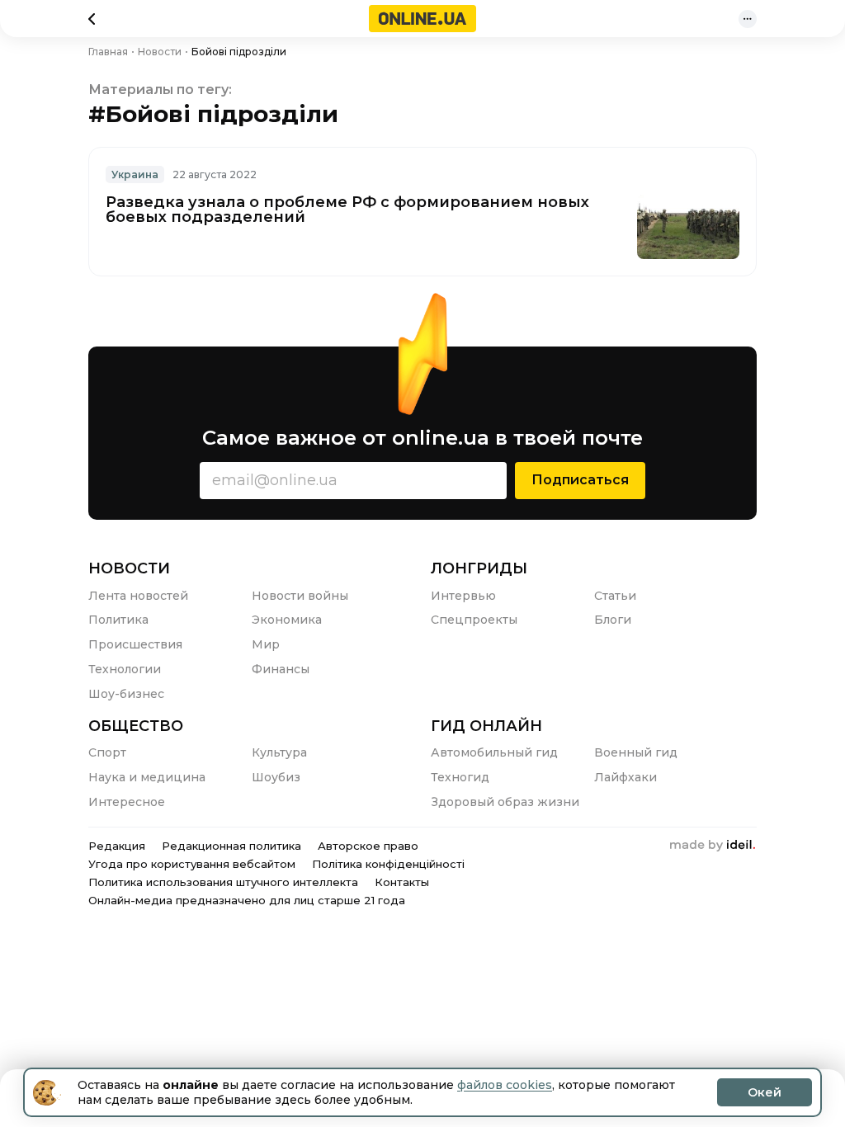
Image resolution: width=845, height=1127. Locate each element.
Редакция (116, 845)
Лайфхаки (625, 777)
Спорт (107, 752)
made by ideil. (712, 845)
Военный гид (635, 752)
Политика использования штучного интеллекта (223, 882)
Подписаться (580, 480)
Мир (266, 644)
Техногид (460, 777)
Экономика (287, 619)
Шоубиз (276, 777)
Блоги (612, 619)
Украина (134, 174)
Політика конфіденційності (388, 863)
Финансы (280, 669)
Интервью (463, 595)
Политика (118, 619)
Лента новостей (138, 595)
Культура (279, 752)
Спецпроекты (474, 619)
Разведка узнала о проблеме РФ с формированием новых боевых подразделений (347, 209)
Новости (129, 568)
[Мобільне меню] (748, 19)
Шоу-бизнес (126, 693)
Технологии (124, 669)
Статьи (615, 595)
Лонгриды (479, 568)
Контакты (402, 882)
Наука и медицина (146, 777)
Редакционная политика (231, 845)
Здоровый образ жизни (505, 802)
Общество (135, 726)
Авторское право (368, 845)
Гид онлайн (486, 726)
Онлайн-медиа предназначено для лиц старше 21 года (246, 900)
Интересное (126, 802)
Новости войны (300, 595)
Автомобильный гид (494, 752)
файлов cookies (504, 1084)
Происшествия (135, 644)
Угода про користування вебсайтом (191, 863)
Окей (764, 1092)
